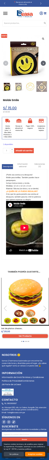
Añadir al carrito (24, 150)
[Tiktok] (14, 422)
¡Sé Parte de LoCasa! (11, 384)
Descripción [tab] (8, 166)
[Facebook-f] (4, 422)
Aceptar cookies (35, 454)
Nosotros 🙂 (11, 355)
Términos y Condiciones (33, 377)
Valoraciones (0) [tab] (39, 165)
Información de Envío (12, 377)
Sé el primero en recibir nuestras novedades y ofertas (24, 430)
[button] (43, 39)
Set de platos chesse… (12, 328)
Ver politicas (13, 454)
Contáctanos (28, 380)
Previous (5, 63)
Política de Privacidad (12, 380)
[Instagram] (9, 422)
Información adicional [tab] (22, 165)
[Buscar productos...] (45, 23)
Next (43, 63)
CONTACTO (10, 400)
